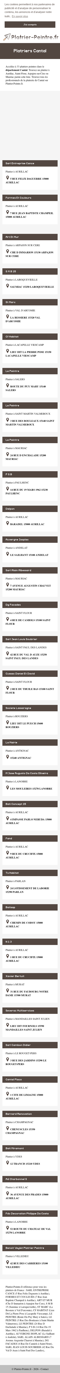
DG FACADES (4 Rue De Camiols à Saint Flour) (29, 1342)
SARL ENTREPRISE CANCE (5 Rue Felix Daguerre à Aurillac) (27, 1291)
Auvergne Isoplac (17, 539)
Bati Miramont (15, 1148)
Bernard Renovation (19, 1114)
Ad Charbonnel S (16, 1179)
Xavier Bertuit (15, 976)
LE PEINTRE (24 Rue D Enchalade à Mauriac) (25, 1325)
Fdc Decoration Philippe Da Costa (27, 1213)
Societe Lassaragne (18, 708)
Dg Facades (13, 605)
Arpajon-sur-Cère (36, 73)
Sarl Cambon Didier (18, 1045)
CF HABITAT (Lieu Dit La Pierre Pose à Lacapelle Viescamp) (30, 1311)
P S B (9, 474)
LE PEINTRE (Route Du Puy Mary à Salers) (29, 1315)
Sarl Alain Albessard (18, 570)
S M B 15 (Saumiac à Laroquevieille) (29, 1305)
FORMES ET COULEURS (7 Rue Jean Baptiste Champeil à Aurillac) (26, 1298)
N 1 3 (9, 942)
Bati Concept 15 (16, 804)
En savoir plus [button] (20, 16)
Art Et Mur (12, 237)
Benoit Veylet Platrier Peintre (25, 1248)
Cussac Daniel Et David (20, 673)
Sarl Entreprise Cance (20, 163)
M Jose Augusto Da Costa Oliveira (27, 773)
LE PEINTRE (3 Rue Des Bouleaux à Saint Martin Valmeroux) (30, 1320)
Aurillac (10, 73)
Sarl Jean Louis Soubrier (21, 639)
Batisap (10, 907)
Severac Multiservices (20, 1010)
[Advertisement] (30, 125)
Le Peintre (12, 371)
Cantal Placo (14, 1079)
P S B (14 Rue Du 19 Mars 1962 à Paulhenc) (28, 1328)
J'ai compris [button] (30, 24)
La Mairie (11, 742)
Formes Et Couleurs (18, 198)
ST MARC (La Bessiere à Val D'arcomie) (29, 1308)
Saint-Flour (20, 73)
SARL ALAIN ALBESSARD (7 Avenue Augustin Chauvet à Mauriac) (28, 1338)
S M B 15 (11, 271)
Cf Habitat (12, 336)
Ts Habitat (12, 873)
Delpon (10, 509)
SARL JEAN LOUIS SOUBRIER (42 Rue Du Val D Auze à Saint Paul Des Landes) (30, 1348)
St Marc (11, 302)
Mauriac (10, 76)
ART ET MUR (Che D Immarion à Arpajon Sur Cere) (29, 1301)
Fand (9, 838)
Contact (44, 1369)
